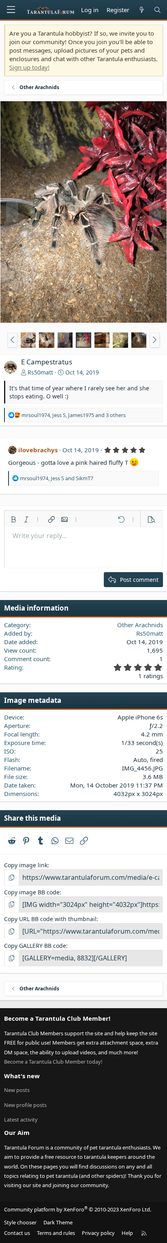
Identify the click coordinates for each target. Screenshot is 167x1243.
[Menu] (11, 9)
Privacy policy (98, 1233)
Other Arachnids (140, 625)
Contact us (17, 1233)
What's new (22, 1076)
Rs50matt (40, 372)
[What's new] (141, 10)
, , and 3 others (73, 415)
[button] (12, 340)
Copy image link (25, 865)
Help (127, 1233)
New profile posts (25, 1105)
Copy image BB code (32, 892)
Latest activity (21, 1119)
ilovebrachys (38, 450)
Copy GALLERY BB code (35, 945)
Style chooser (20, 1222)
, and (56, 478)
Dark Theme (58, 1222)
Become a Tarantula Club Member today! (53, 1061)
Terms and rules (56, 1233)
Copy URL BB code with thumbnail (50, 919)
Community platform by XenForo (77, 1209)
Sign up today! (29, 67)
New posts (17, 1090)
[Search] (157, 10)
